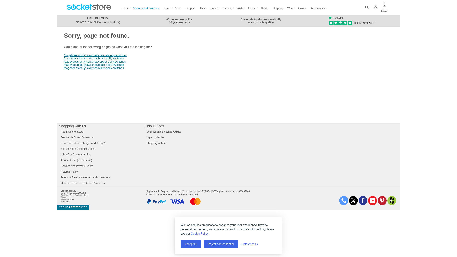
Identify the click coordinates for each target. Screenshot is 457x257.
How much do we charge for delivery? (83, 143)
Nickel (264, 8)
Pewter (252, 8)
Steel (178, 8)
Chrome (227, 8)
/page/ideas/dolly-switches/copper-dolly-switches (95, 61)
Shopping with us (72, 126)
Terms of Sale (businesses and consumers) (86, 177)
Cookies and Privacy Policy (77, 165)
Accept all (191, 244)
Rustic (240, 8)
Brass (167, 8)
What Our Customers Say (76, 154)
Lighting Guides (155, 137)
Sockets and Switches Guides (164, 131)
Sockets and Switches (146, 8)
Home (125, 8)
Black (202, 8)
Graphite (278, 8)
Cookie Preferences (73, 207)
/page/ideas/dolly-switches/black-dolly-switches (94, 64)
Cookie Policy (200, 233)
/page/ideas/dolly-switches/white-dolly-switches (94, 68)
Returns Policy (69, 171)
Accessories (317, 8)
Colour (302, 8)
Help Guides (154, 126)
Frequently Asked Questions (77, 137)
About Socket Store (72, 131)
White (290, 8)
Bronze (214, 8)
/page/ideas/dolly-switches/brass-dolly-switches (94, 58)
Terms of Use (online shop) (76, 160)
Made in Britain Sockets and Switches (83, 183)
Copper (189, 8)
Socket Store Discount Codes (78, 148)
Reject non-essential (221, 244)
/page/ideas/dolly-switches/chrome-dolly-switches (95, 55)
